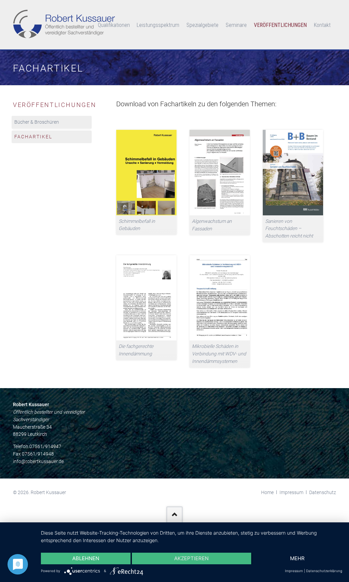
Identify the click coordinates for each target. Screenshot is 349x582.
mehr (297, 558)
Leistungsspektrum (158, 25)
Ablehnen (85, 558)
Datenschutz (322, 492)
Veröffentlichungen (280, 25)
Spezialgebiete (202, 25)
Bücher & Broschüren (36, 122)
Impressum (291, 492)
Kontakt (322, 25)
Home (267, 492)
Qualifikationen (114, 25)
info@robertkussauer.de (38, 461)
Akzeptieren (191, 558)
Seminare (236, 25)
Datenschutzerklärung (324, 571)
